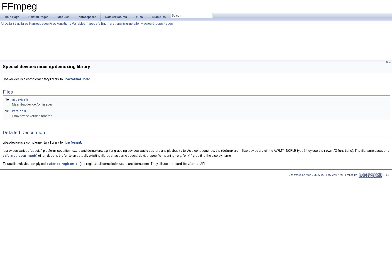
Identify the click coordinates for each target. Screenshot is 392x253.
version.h (19, 111)
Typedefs (93, 23)
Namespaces (39, 23)
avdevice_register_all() (64, 164)
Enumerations (111, 23)
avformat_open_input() (20, 155)
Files (52, 23)
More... (87, 79)
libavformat (72, 79)
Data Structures (17, 23)
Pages (168, 23)
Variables (79, 23)
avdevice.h (20, 99)
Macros (146, 23)
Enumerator (131, 23)
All (2, 23)
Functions (64, 23)
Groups (157, 23)
